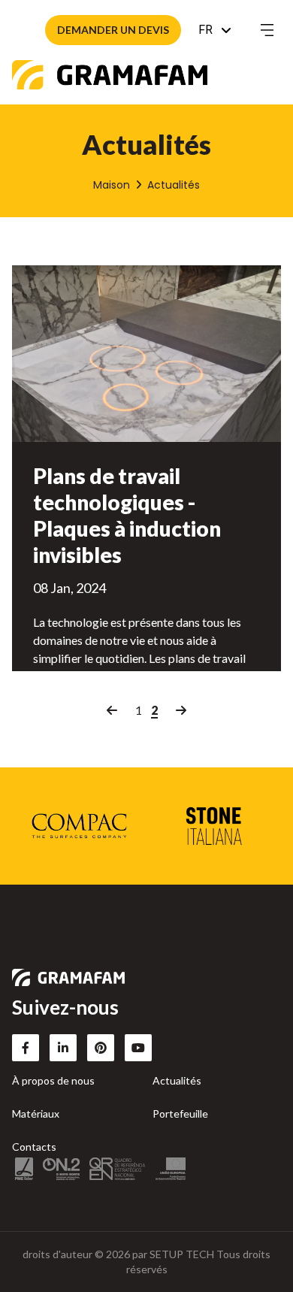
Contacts (34, 1146)
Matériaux (35, 1113)
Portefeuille (180, 1113)
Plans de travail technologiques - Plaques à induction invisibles (127, 515)
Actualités (177, 1080)
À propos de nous (53, 1080)
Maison (111, 184)
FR (205, 30)
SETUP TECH (182, 1254)
